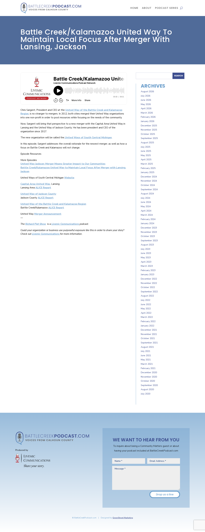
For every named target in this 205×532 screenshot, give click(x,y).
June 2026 (146, 100)
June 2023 (146, 253)
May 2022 (146, 308)
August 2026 (147, 91)
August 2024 (147, 193)
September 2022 (149, 291)
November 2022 (149, 283)
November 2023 (149, 232)
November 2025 (149, 129)
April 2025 (146, 159)
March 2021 (147, 363)
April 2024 (146, 210)
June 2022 (146, 304)
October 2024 (148, 185)
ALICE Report (43, 187)
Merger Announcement (47, 213)
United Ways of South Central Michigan (88, 137)
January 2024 (147, 223)
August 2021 (147, 347)
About (147, 8)
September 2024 (149, 189)
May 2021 (146, 359)
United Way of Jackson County (38, 193)
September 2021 (149, 342)
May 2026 (146, 104)
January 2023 (147, 274)
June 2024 (146, 202)
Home (134, 8)
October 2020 (148, 380)
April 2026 (146, 108)
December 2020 (149, 372)
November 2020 (149, 376)
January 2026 (147, 121)
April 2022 (146, 312)
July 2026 (145, 95)
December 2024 (149, 176)
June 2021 (146, 355)
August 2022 (147, 295)
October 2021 (148, 338)
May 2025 (146, 155)
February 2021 (148, 368)
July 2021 (145, 351)
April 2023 (146, 261)
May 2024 (146, 206)
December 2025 (149, 125)
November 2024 (149, 180)
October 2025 (148, 134)
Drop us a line (164, 494)
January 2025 (147, 172)
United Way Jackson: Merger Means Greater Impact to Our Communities (62, 163)
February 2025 (148, 168)
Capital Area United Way (35, 184)
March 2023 (147, 266)
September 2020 (149, 385)
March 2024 (147, 214)
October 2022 (148, 287)
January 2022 (147, 325)
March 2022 (147, 317)
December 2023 (149, 227)
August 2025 (147, 142)
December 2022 (149, 278)
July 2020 (145, 393)
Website (69, 177)
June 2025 (146, 151)
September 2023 (149, 240)
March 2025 (147, 163)
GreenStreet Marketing (123, 517)
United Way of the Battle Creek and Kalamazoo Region (53, 204)
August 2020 (147, 389)
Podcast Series (166, 8)
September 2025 (149, 138)
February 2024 (148, 219)
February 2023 (148, 270)
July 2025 (145, 146)
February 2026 (148, 116)
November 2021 (149, 334)
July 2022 (145, 300)
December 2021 (149, 329)
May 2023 (146, 257)
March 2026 (147, 112)
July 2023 (145, 249)
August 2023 (147, 244)
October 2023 (148, 236)
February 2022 (148, 321)
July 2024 (145, 197)
